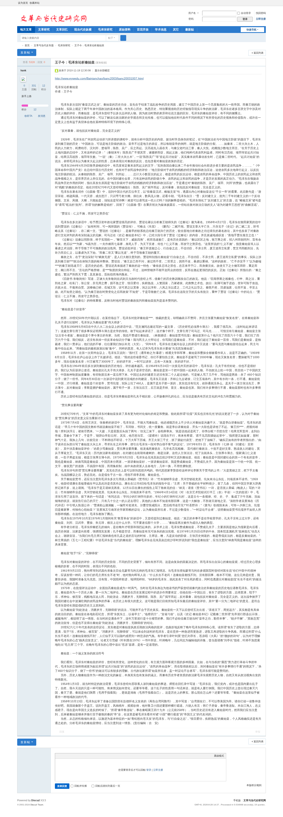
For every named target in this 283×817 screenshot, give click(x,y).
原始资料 (125, 29)
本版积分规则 (254, 785)
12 (43, 85)
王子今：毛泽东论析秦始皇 (89, 45)
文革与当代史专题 (44, 45)
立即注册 (261, 18)
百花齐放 (143, 29)
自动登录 (246, 13)
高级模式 (219, 755)
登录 (148, 769)
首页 (27, 45)
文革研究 (44, 29)
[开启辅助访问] (260, 3)
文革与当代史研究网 (19, 46)
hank (23, 70)
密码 (191, 18)
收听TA (28, 115)
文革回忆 (62, 29)
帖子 (110, 38)
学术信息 (161, 29)
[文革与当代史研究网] (52, 15)
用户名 (192, 13)
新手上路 (26, 96)
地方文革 (26, 29)
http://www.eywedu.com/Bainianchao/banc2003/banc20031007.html (99, 78)
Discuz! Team (36, 805)
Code (83, 756)
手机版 (237, 800)
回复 (61, 731)
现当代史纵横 (83, 29)
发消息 (41, 115)
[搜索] (123, 38)
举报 (257, 731)
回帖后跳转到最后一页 (107, 785)
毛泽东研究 (105, 29)
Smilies (88, 756)
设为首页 (23, 2)
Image (67, 756)
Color (62, 756)
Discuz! (35, 800)
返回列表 (259, 52)
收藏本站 (35, 2)
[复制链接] (101, 62)
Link (73, 756)
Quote (78, 756)
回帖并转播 (80, 785)
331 (34, 85)
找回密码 (261, 13)
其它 (176, 29)
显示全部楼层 (102, 70)
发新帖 (25, 52)
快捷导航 (251, 29)
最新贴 (189, 29)
